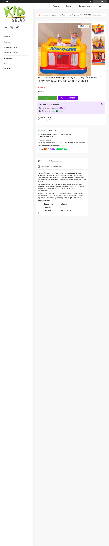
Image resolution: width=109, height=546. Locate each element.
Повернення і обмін (11, 53)
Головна (56, 6)
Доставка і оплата (10, 47)
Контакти (7, 69)
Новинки (7, 42)
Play (65, 173)
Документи (8, 58)
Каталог (7, 37)
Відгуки (6, 63)
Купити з (64, 98)
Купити (47, 98)
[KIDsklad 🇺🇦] (16, 14)
